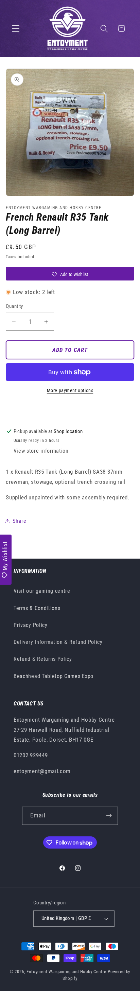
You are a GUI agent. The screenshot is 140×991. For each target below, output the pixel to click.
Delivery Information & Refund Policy (58, 642)
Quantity (14, 306)
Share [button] (19, 521)
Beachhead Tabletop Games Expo (53, 676)
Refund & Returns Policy (43, 659)
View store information (41, 451)
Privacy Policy (31, 625)
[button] (15, 28)
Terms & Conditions (37, 608)
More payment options (70, 390)
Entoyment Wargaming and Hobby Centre (66, 971)
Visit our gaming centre (42, 591)
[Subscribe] (109, 816)
